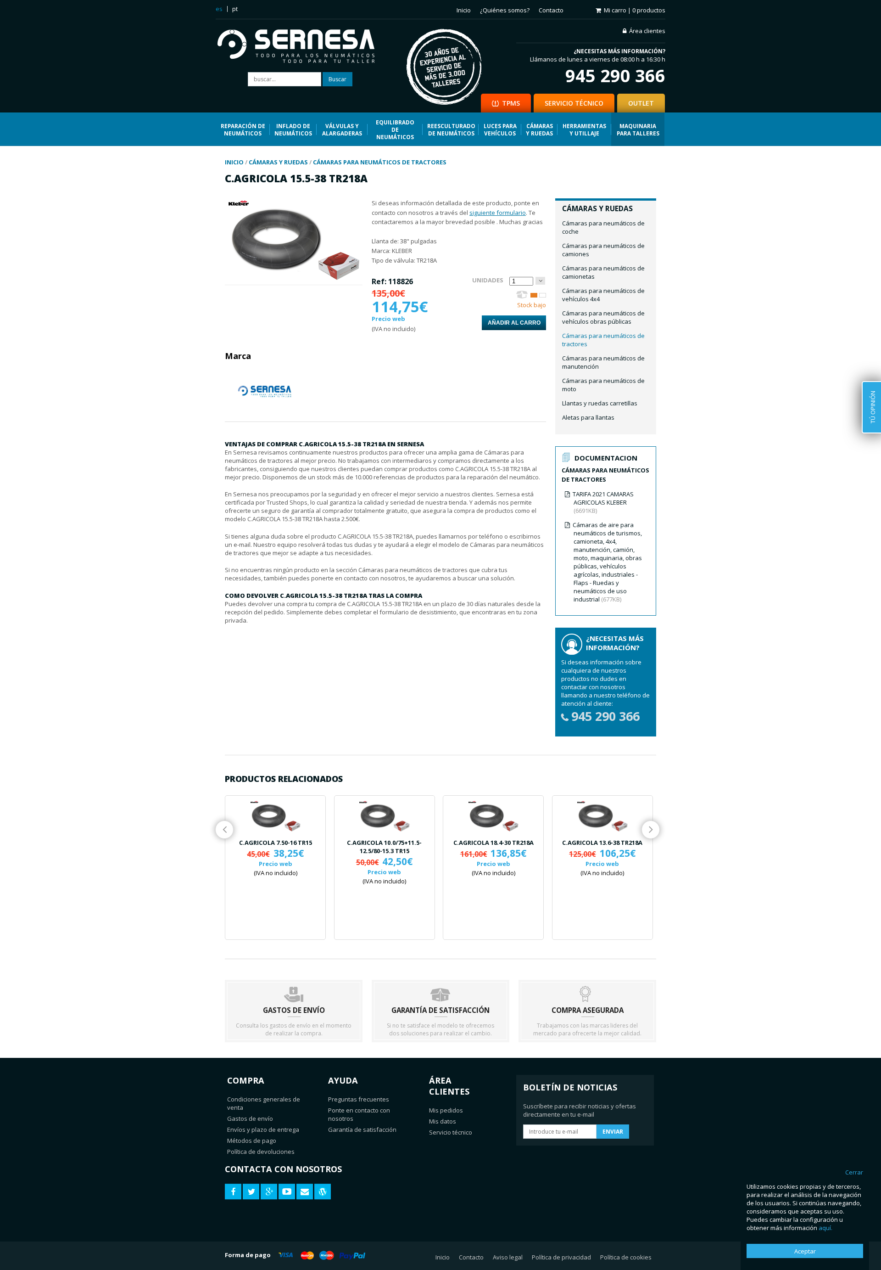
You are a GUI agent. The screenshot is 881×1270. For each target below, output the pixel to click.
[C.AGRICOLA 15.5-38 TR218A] (293, 280)
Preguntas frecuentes (358, 1099)
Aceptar (805, 1251)
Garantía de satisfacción (362, 1129)
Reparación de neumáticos (243, 129)
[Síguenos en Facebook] (233, 1192)
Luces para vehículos (500, 129)
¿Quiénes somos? (505, 10)
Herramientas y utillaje (584, 129)
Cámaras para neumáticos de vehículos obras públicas (603, 317)
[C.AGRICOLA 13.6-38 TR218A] (602, 816)
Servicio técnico (450, 1132)
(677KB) (607, 562)
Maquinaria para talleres (638, 129)
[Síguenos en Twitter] (251, 1192)
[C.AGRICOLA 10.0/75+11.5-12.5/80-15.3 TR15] (384, 816)
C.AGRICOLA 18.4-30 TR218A (493, 842)
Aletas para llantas (588, 417)
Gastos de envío (250, 1118)
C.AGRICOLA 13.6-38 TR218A (602, 842)
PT (235, 9)
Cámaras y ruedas (539, 129)
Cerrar (854, 1172)
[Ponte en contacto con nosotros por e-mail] (304, 1192)
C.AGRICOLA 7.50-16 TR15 (275, 842)
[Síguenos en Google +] (269, 1192)
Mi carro (634, 10)
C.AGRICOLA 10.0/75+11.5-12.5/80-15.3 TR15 (384, 846)
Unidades (487, 280)
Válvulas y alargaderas (342, 129)
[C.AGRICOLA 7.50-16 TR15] (275, 816)
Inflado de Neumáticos (293, 129)
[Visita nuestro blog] (322, 1192)
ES (219, 9)
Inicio (464, 10)
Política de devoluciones (261, 1151)
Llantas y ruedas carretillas (599, 403)
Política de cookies (626, 1257)
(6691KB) (603, 502)
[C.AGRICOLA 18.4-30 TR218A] (493, 816)
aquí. (825, 1228)
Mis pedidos (446, 1110)
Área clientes (647, 31)
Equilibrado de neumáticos (395, 129)
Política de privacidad (561, 1257)
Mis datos (442, 1121)
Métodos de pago (251, 1140)
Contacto (551, 10)
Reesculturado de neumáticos (451, 129)
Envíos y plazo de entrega (263, 1129)
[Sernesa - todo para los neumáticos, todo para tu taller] (303, 47)
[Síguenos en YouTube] (287, 1192)
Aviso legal (508, 1257)
